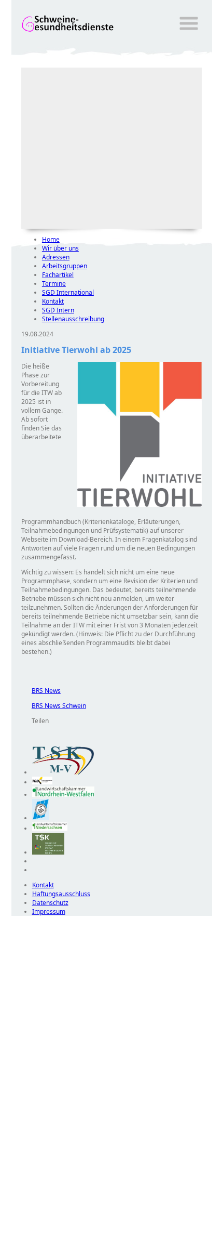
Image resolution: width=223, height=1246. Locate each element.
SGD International (68, 292)
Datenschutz (50, 902)
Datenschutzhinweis (40, 1241)
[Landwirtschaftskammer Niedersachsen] (50, 828)
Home (51, 239)
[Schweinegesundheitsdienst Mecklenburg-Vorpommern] (63, 772)
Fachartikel (58, 274)
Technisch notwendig (26, 1104)
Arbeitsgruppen (64, 265)
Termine (54, 283)
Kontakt (53, 301)
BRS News (41, 690)
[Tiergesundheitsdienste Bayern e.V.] (40, 818)
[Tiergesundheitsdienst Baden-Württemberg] (42, 782)
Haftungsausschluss (61, 893)
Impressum (48, 911)
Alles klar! (18, 1219)
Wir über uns (60, 248)
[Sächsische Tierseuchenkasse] (48, 852)
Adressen (55, 257)
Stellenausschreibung (73, 318)
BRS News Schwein (53, 705)
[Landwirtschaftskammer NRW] (63, 794)
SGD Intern (58, 310)
